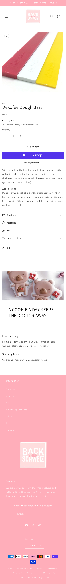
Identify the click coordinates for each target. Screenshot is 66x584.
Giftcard (10, 416)
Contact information (28, 577)
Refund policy (52, 568)
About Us (10, 389)
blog (8, 423)
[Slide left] (26, 97)
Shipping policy (49, 573)
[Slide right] (39, 97)
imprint (10, 395)
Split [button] (7, 247)
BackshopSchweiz (21, 568)
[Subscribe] (48, 513)
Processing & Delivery (16, 409)
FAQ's (9, 402)
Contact (10, 430)
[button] (6, 16)
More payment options (33, 163)
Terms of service (33, 573)
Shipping (17, 125)
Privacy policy (18, 573)
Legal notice (44, 577)
